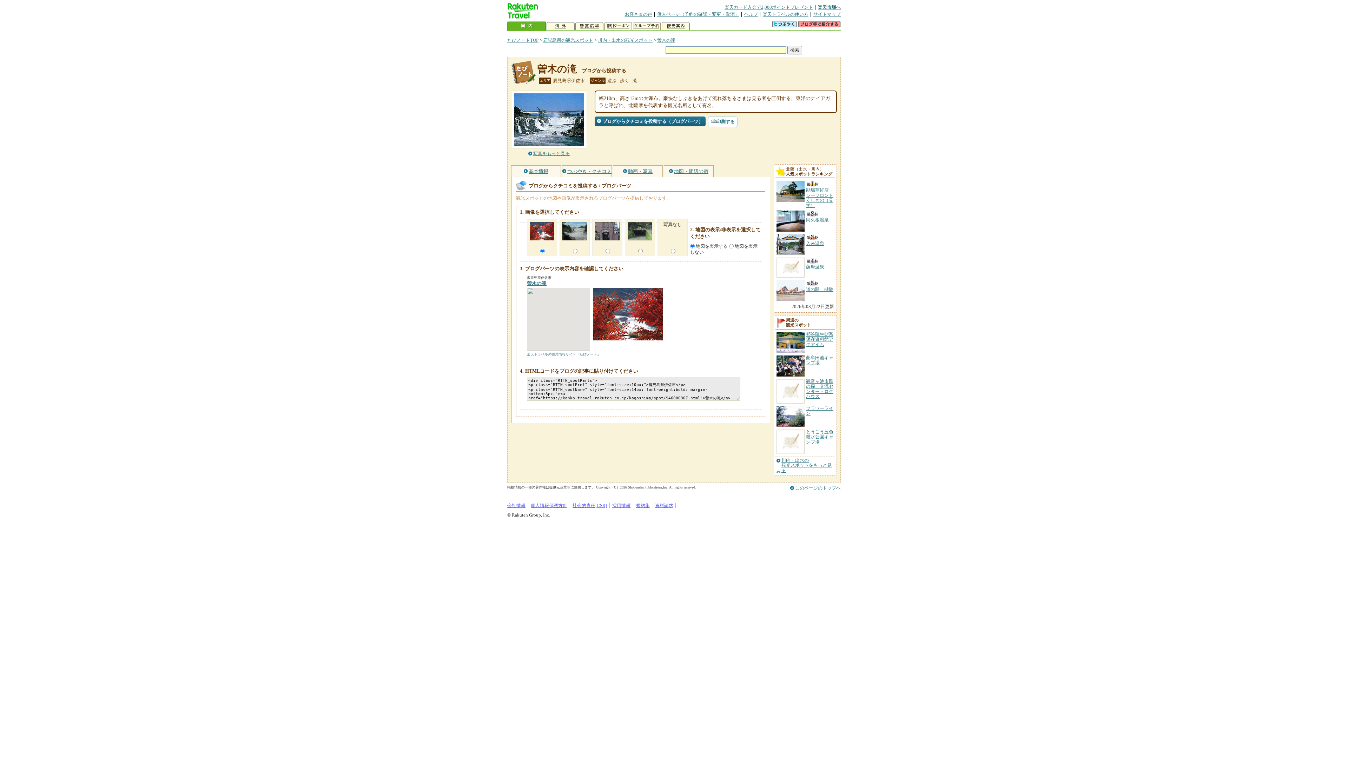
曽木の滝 (666, 40)
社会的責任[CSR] (590, 505)
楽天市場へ (829, 7)
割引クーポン (618, 26)
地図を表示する (712, 246)
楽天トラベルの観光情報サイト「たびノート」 (564, 354)
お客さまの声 (638, 14)
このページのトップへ (818, 488)
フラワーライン (819, 411)
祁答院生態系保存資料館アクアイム (819, 339)
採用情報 (621, 505)
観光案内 (676, 26)
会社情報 (516, 505)
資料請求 (664, 505)
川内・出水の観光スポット (625, 40)
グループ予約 (647, 26)
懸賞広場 (589, 26)
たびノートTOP (522, 40)
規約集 (643, 505)
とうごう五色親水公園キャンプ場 (819, 437)
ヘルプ (751, 14)
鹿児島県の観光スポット (568, 40)
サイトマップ (827, 14)
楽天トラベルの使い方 (785, 14)
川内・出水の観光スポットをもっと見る (806, 465)
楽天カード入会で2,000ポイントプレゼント (769, 7)
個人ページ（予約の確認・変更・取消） (698, 14)
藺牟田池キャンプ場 (819, 360)
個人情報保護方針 (549, 505)
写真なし (672, 224)
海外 (561, 26)
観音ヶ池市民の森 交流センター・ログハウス (819, 389)
